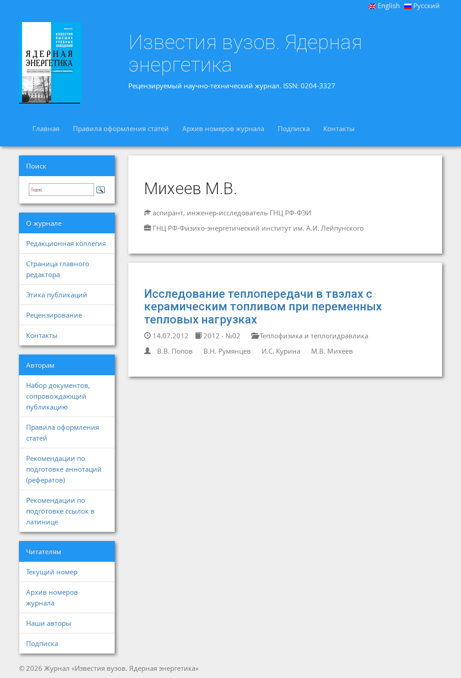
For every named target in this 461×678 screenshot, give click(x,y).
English (388, 5)
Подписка (294, 128)
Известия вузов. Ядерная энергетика (245, 53)
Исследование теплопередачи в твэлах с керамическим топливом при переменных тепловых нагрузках (263, 306)
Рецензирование (54, 314)
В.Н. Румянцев (227, 350)
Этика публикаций (56, 294)
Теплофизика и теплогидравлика (313, 335)
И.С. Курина (281, 350)
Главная (45, 128)
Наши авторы (48, 623)
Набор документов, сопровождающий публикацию (58, 396)
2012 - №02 (221, 335)
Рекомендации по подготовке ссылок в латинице (60, 511)
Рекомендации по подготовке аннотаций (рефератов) (64, 469)
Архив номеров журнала (223, 128)
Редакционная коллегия (66, 243)
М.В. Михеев (332, 350)
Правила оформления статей (121, 128)
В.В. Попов (175, 350)
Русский (425, 5)
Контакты (339, 128)
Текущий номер (51, 571)
